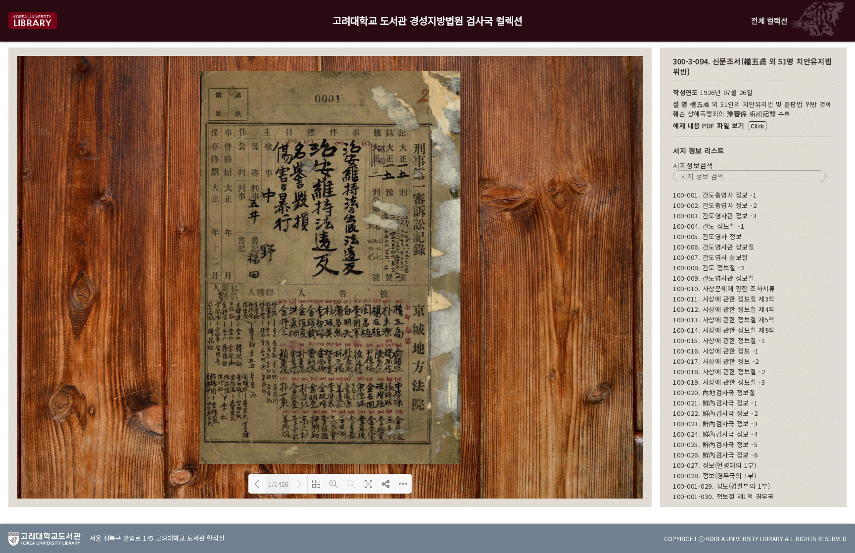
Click (757, 126)
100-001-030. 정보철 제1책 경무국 (723, 496)
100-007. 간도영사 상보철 (710, 257)
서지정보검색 (693, 165)
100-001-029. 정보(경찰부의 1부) (721, 486)
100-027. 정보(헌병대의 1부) (714, 465)
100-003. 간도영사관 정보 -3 (715, 215)
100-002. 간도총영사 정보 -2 (715, 205)
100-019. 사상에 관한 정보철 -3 (719, 382)
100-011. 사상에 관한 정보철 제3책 (724, 298)
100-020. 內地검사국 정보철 (714, 392)
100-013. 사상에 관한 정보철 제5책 (724, 319)
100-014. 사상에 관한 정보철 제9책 (724, 330)
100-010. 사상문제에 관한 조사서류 (724, 288)
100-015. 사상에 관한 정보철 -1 (719, 340)
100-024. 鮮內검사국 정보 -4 (715, 434)
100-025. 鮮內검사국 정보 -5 (715, 444)
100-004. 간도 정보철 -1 (708, 226)
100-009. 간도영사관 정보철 (713, 278)
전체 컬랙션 (769, 20)
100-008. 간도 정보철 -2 (708, 267)
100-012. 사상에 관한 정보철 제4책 (724, 309)
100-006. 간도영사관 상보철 (713, 246)
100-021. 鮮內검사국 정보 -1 (715, 402)
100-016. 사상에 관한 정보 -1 (716, 350)
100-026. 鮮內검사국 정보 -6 (715, 454)
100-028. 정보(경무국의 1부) (714, 475)
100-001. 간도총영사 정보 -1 (715, 195)
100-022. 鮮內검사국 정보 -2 (715, 413)
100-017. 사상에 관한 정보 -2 (716, 361)
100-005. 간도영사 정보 (707, 236)
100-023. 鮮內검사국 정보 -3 (715, 423)
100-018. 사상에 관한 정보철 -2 (719, 371)
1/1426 (278, 484)
